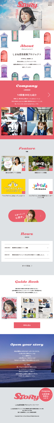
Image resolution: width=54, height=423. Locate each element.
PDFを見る (27, 325)
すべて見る (26, 266)
